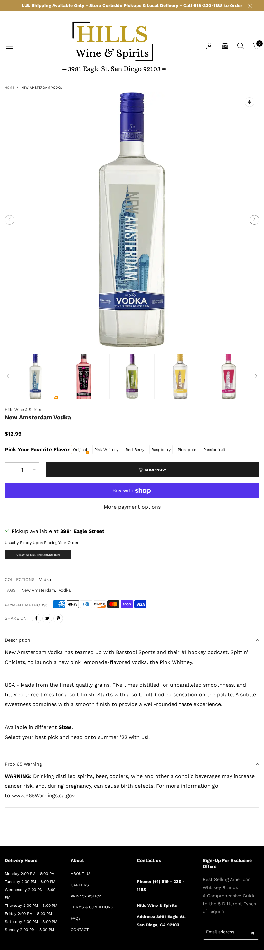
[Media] (249, 102)
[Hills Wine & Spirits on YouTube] (186, 942)
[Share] (36, 618)
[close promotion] (249, 5)
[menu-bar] (13, 46)
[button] (9, 220)
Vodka (45, 579)
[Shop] (225, 47)
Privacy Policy (86, 896)
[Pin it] (58, 618)
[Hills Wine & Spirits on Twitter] (148, 942)
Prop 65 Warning (23, 764)
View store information (38, 555)
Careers (80, 885)
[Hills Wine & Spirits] (114, 46)
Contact (80, 929)
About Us (81, 873)
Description (17, 640)
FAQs (76, 918)
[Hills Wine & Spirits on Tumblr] (167, 942)
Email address (220, 931)
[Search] (240, 47)
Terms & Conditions (92, 907)
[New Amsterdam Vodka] (132, 219)
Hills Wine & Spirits (23, 409)
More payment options (132, 507)
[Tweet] (47, 618)
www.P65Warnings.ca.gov (43, 795)
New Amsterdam (38, 590)
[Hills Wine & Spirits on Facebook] (139, 942)
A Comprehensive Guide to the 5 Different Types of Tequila (229, 903)
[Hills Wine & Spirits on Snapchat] (176, 942)
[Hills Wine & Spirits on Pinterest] (158, 942)
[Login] (209, 47)
